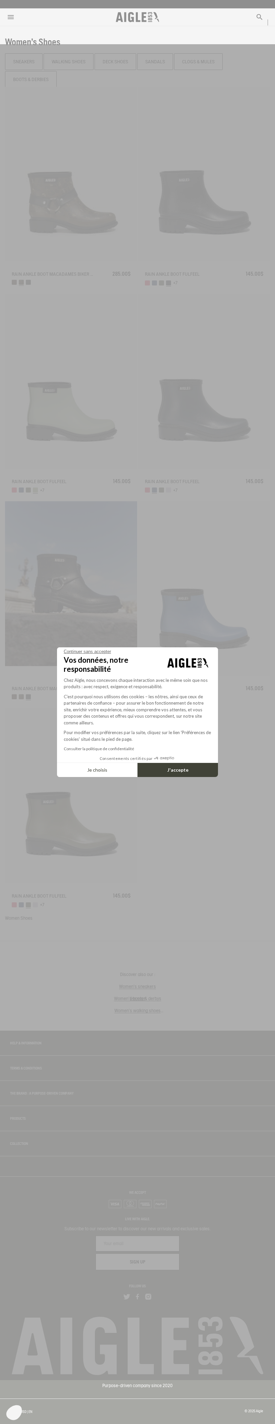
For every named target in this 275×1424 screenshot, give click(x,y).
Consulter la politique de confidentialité (99, 748)
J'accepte (177, 770)
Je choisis (97, 770)
